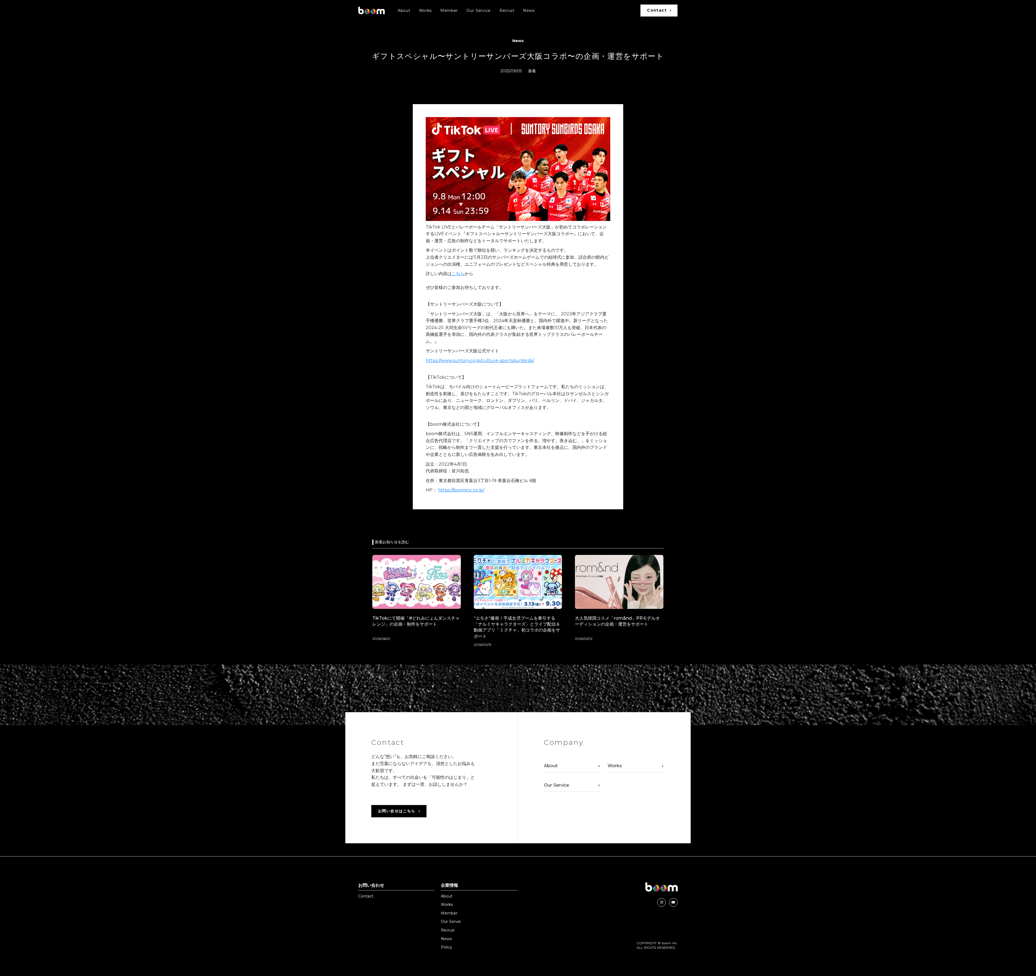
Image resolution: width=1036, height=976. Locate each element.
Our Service (478, 10)
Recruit (506, 10)
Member (449, 10)
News (529, 10)
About (404, 10)
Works (425, 10)
